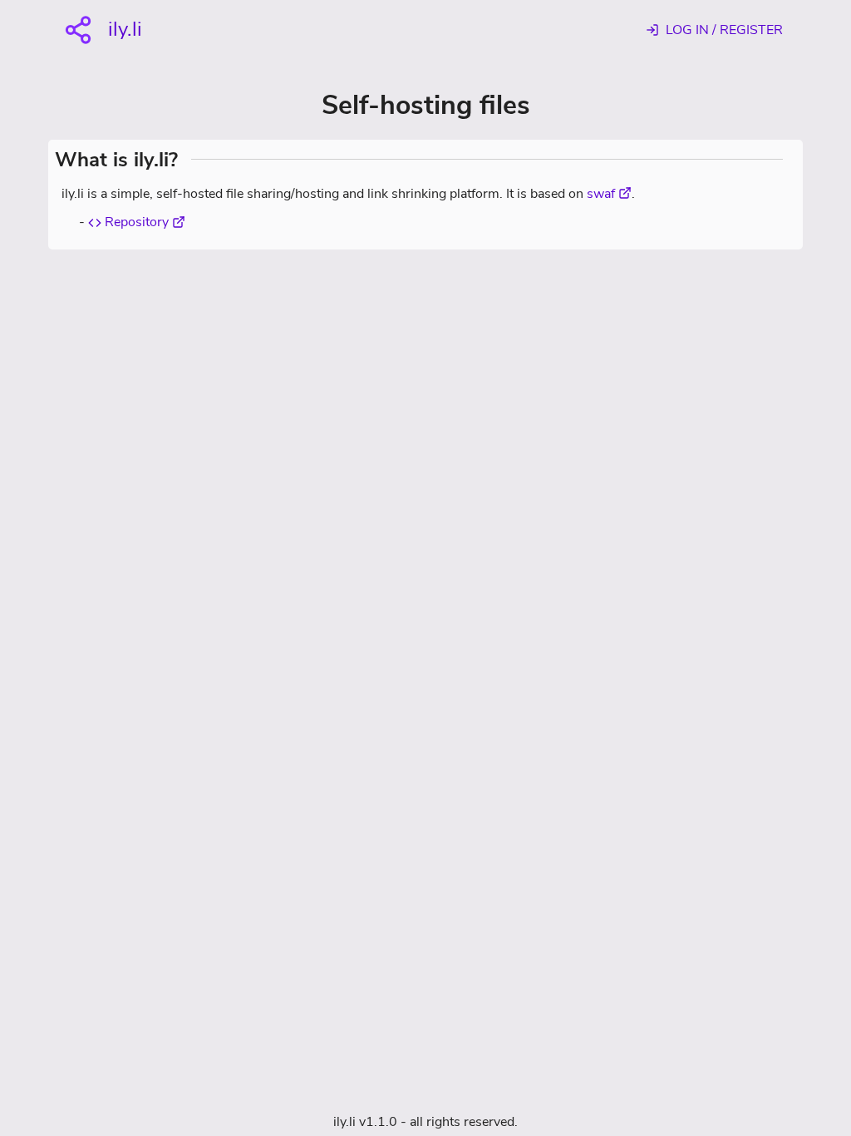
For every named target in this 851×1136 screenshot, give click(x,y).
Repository (135, 222)
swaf (601, 194)
